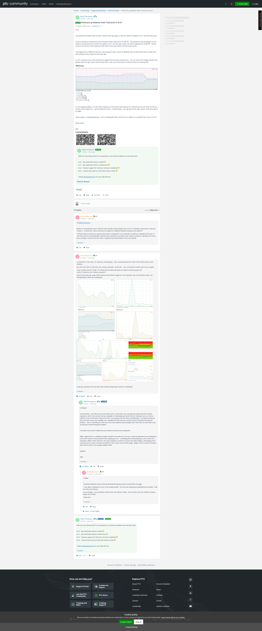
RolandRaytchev (86, 216)
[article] (116, 232)
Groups (51, 4)
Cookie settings (130, 565)
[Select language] (232, 4)
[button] (242, 4)
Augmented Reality (98, 10)
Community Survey (260, 20)
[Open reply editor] (117, 203)
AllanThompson (86, 16)
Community (84, 10)
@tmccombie (80, 117)
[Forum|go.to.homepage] (15, 3)
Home (76, 10)
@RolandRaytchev (93, 117)
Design (79, 189)
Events (44, 4)
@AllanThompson (84, 223)
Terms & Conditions (114, 565)
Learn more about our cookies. (173, 617)
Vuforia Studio (113, 10)
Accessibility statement (146, 565)
